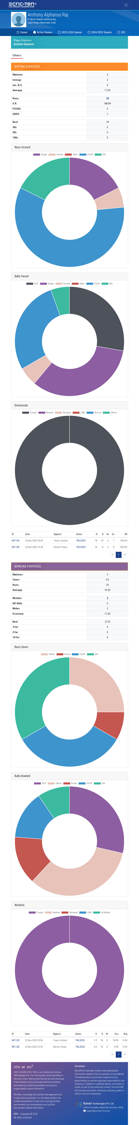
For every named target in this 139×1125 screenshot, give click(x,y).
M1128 (15, 547)
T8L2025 (81, 540)
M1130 (15, 540)
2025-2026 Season (71, 32)
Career (23, 32)
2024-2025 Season (101, 32)
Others (16, 55)
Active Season (44, 32)
